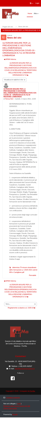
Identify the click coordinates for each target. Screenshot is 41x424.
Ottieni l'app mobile (10, 408)
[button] (31, 3)
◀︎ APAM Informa (10, 59)
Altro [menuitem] (35, 13)
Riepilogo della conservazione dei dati (16, 406)
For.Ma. (32, 391)
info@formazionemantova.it (25, 369)
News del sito (23, 27)
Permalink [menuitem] (32, 275)
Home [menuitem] (30, 13)
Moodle (15, 414)
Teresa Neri (9, 99)
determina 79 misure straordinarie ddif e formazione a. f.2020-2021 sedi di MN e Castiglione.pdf (23, 270)
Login (37, 3)
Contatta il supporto (13, 397)
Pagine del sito (8, 27)
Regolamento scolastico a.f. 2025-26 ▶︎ (22, 308)
